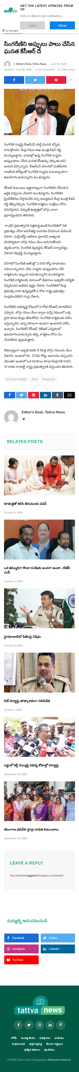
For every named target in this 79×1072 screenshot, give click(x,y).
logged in (32, 875)
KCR (34, 379)
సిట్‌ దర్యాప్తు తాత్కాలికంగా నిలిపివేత (27, 701)
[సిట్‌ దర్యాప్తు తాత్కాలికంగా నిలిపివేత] (39, 672)
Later (44, 23)
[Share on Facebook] (14, 80)
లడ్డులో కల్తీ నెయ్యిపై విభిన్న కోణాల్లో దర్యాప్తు (31, 765)
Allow (66, 23)
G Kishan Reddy (16, 379)
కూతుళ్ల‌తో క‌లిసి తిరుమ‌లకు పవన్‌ (25, 504)
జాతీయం (59, 1038)
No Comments (47, 69)
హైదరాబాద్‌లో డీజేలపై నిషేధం (22, 637)
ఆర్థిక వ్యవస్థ (35, 1043)
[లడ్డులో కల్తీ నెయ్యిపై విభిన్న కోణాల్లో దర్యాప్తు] (39, 737)
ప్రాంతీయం (49, 1049)
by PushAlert (12, 28)
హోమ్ (14, 1038)
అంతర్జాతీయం (28, 1038)
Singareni (49, 379)
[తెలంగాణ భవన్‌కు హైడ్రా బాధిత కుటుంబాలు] (39, 801)
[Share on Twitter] (35, 80)
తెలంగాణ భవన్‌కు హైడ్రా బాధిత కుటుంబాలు (31, 829)
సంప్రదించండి (18, 1043)
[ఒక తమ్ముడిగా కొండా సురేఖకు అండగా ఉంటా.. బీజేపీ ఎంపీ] (39, 539)
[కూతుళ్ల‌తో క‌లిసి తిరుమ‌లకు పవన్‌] (39, 475)
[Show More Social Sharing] (71, 80)
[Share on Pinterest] (56, 80)
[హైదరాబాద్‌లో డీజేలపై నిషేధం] (39, 608)
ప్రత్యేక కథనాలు (32, 1049)
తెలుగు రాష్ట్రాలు (13, 31)
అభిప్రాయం (44, 1038)
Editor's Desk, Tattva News (31, 64)
